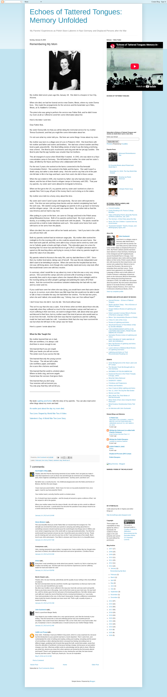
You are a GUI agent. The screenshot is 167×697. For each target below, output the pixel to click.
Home (65, 665)
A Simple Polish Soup (126, 189)
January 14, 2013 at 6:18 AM (44, 515)
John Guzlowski (40, 610)
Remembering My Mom (118, 571)
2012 (111, 563)
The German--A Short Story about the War (122, 219)
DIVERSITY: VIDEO (115, 380)
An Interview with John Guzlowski (120, 408)
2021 (111, 621)
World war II (66, 460)
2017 (111, 610)
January (113, 568)
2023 (111, 627)
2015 (111, 604)
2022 (111, 624)
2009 (111, 554)
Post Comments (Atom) (46, 668)
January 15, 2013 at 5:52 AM (44, 603)
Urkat (37, 561)
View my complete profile (115, 291)
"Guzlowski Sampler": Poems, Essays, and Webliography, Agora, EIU (123, 226)
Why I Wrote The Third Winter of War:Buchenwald (119, 396)
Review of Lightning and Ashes (119, 322)
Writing (111, 448)
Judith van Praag (41, 632)
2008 (111, 552)
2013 (111, 566)
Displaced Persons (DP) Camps (120, 454)
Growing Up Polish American (125, 178)
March (113, 577)
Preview (109, 144)
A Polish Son (113, 418)
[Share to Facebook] (69, 457)
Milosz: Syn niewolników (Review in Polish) (123, 317)
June (112, 586)
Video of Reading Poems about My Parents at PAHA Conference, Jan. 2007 (123, 215)
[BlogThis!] (64, 457)
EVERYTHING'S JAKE (117, 447)
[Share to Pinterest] (71, 457)
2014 (111, 601)
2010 (111, 557)
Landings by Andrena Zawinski (118, 441)
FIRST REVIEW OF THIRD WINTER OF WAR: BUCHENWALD (121, 340)
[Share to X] (66, 457)
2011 (111, 560)
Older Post (95, 665)
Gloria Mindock (40, 522)
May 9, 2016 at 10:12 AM (43, 656)
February (114, 574)
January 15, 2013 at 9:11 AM (44, 625)
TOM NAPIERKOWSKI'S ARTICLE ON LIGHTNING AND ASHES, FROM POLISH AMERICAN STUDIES (122, 331)
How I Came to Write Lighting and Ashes (122, 388)
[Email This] (62, 457)
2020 (111, 618)
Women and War (114, 393)
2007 (111, 549)
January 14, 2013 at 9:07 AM (44, 540)
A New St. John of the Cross (118, 320)
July (112, 589)
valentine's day (57, 460)
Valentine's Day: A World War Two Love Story (48, 418)
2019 (111, 615)
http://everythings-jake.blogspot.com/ (119, 515)
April (112, 580)
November (114, 594)
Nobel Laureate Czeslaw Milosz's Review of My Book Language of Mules (122, 314)
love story (45, 460)
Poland (51, 460)
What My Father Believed (117, 378)
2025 (111, 632)
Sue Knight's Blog (41, 471)
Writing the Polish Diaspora (118, 439)
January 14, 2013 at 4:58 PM (44, 570)
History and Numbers (116, 385)
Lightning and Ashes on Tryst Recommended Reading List (118, 353)
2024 (111, 629)
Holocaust (38, 460)
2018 (111, 612)
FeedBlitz (125, 144)
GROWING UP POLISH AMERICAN (120, 371)
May (112, 583)
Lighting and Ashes (44, 401)
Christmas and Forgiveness (118, 383)
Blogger (92, 681)
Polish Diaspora (114, 457)
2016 (111, 607)
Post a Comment (38, 660)
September (114, 592)
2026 (111, 635)
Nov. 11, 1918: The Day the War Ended (121, 390)
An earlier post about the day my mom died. (47, 408)
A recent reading (114, 208)
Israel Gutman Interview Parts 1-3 (119, 434)
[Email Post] (57, 457)
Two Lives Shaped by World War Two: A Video (48, 413)
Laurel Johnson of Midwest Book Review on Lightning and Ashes (122, 349)
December (114, 597)
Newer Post (34, 665)
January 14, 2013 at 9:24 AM (44, 554)
